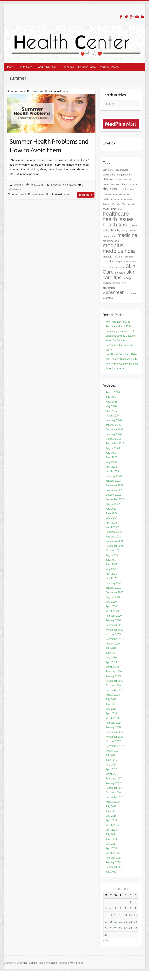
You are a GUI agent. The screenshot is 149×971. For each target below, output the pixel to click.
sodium (107, 283)
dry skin (110, 189)
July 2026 (111, 397)
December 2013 (114, 867)
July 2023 (111, 452)
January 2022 (113, 536)
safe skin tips (116, 267)
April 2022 (111, 522)
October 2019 (113, 634)
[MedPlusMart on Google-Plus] (131, 16)
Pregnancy (67, 66)
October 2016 (113, 792)
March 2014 (112, 853)
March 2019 (112, 666)
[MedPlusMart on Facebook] (120, 16)
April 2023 (111, 466)
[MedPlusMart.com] (121, 121)
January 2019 (113, 676)
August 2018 (113, 694)
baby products (121, 170)
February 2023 (114, 476)
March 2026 (112, 415)
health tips (115, 225)
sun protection (114, 285)
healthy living (119, 230)
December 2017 (114, 732)
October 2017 (113, 741)
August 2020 (113, 597)
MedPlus (18, 184)
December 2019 (114, 625)
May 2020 (111, 601)
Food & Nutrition (46, 66)
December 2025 (114, 429)
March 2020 (112, 611)
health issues (118, 219)
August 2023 (113, 448)
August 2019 (113, 643)
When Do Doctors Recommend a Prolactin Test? (119, 345)
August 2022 (113, 504)
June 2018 (111, 704)
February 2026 (114, 420)
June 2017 (111, 759)
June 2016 (111, 811)
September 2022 (115, 499)
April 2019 (111, 662)
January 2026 (113, 424)
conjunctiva (109, 174)
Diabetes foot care (123, 179)
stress (116, 282)
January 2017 (113, 783)
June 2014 (111, 839)
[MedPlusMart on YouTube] (137, 16)
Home (9, 66)
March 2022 (112, 527)
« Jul (105, 940)
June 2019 (111, 652)
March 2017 (112, 773)
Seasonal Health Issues (63, 184)
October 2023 (113, 438)
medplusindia (119, 251)
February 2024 (114, 434)
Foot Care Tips (119, 204)
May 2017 (111, 764)
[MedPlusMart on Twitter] (126, 16)
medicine (127, 235)
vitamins (108, 297)
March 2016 (112, 825)
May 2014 (111, 843)
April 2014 (111, 848)
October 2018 (113, 685)
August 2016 (113, 801)
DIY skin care (129, 184)
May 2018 (111, 708)
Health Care (24, 66)
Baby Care (108, 170)
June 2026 (111, 401)
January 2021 (113, 587)
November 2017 (114, 736)
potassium (108, 261)
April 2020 (111, 606)
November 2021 (114, 545)
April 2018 (111, 713)
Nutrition (118, 256)
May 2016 (111, 815)
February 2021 (114, 583)
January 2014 (113, 862)
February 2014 (114, 857)
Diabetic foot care (111, 184)
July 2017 (111, 755)
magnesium (109, 236)
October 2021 (113, 550)
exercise (123, 189)
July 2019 (111, 648)
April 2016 (111, 820)
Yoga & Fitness (109, 66)
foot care (115, 199)
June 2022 (111, 513)
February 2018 (114, 722)
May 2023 (111, 462)
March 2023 (112, 471)
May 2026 (111, 406)
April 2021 (111, 573)
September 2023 (115, 443)
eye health (119, 194)
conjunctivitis (124, 174)
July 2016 (111, 806)
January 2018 (113, 727)
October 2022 (113, 494)
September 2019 (115, 639)
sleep (127, 278)
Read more (85, 194)
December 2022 (114, 485)
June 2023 (111, 457)
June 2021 (111, 564)
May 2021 (111, 569)
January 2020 (113, 620)
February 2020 (114, 615)
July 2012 (111, 871)
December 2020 (114, 592)
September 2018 (115, 690)
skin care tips (119, 274)
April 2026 (111, 410)
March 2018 (112, 718)
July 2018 (111, 699)
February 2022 (114, 531)
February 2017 (114, 778)
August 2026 (113, 392)
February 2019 (114, 671)
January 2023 (113, 480)
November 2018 (114, 680)
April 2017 (111, 769)
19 (115, 921)
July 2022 (111, 508)
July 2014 (111, 834)
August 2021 (113, 555)
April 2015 (111, 829)
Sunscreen (114, 292)
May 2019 (111, 657)
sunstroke (131, 293)
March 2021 (112, 578)
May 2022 (111, 518)
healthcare (116, 214)
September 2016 (115, 797)
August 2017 (113, 750)
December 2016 (114, 787)
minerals (107, 256)
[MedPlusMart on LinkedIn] (142, 16)
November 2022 (114, 490)
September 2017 (115, 746)
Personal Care (87, 66)
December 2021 (114, 541)
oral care (129, 257)
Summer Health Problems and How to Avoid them (49, 146)
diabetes (108, 179)
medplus (113, 245)
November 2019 (114, 629)
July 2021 (111, 559)
